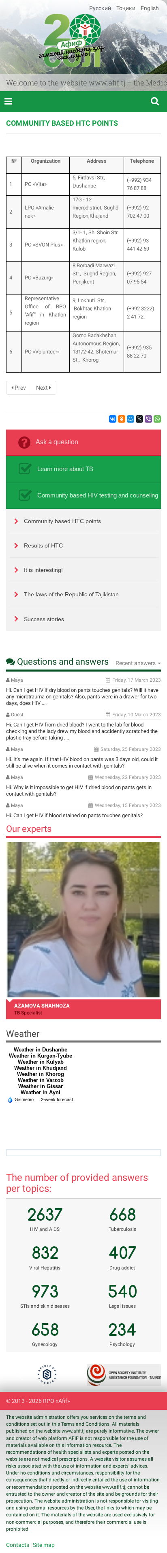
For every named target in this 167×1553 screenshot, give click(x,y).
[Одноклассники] (121, 419)
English (150, 8)
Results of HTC (43, 545)
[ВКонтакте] (112, 419)
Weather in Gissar (40, 1086)
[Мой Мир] (130, 419)
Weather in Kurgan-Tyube (40, 1056)
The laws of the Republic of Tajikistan (71, 594)
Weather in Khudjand (40, 1068)
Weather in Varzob (41, 1080)
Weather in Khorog (40, 1074)
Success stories (44, 619)
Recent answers (136, 663)
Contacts (17, 1545)
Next (42, 387)
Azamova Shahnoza (42, 1006)
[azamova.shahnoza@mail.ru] (83, 919)
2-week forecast (57, 1099)
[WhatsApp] (157, 419)
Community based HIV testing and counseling (97, 495)
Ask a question (57, 441)
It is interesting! (43, 570)
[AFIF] (71, 40)
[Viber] (148, 419)
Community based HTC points (62, 521)
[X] (139, 419)
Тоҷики (126, 8)
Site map (44, 1545)
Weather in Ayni (40, 1092)
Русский (100, 8)
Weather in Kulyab (41, 1062)
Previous (22, 1375)
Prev (19, 387)
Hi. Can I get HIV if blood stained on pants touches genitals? (74, 815)
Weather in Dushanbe (40, 1050)
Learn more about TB (65, 468)
